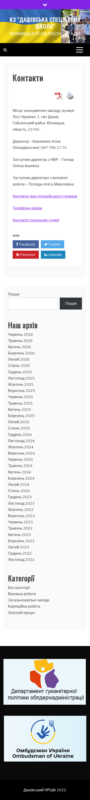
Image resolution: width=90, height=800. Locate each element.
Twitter (54, 244)
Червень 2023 (20, 522)
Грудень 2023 (20, 497)
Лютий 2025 (18, 422)
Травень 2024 (20, 465)
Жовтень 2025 (20, 384)
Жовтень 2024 (20, 447)
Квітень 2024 (19, 472)
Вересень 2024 (21, 453)
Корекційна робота (24, 606)
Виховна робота (22, 593)
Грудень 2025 (20, 372)
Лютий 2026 (18, 359)
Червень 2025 (20, 396)
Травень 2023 (20, 528)
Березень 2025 (21, 415)
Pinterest (27, 254)
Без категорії (19, 587)
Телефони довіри (27, 208)
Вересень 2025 (21, 390)
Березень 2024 (21, 478)
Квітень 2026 (19, 347)
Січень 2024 (19, 490)
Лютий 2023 (18, 547)
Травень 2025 (20, 403)
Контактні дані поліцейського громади (45, 196)
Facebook (26, 244)
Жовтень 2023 (20, 509)
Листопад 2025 (21, 378)
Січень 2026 (19, 365)
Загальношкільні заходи (28, 600)
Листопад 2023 (21, 503)
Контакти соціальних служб (36, 220)
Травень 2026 (20, 340)
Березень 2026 (21, 353)
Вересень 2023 (21, 515)
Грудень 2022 (20, 553)
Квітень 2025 (19, 409)
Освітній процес (22, 612)
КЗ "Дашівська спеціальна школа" (45, 22)
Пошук (13, 294)
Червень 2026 (20, 334)
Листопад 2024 (21, 440)
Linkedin (54, 254)
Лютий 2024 (18, 484)
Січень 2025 (19, 428)
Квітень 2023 (19, 534)
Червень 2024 (20, 459)
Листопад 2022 (21, 559)
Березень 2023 (21, 541)
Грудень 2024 (20, 434)
